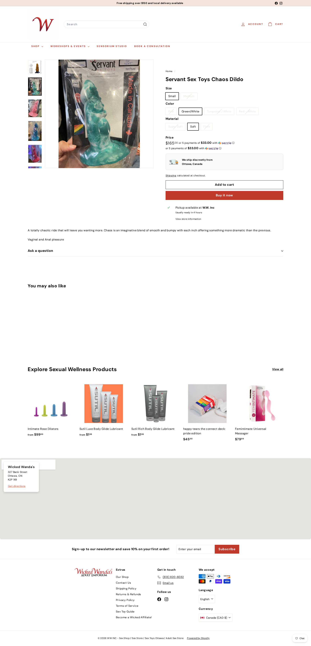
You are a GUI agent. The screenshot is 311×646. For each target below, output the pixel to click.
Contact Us (123, 583)
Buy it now (224, 195)
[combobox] (106, 24)
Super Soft (176, 127)
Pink (172, 112)
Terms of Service (127, 606)
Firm (207, 127)
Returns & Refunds (128, 594)
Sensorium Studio (112, 46)
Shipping (171, 175)
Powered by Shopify (198, 638)
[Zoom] (99, 114)
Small (172, 96)
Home (169, 71)
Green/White (190, 111)
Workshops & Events (68, 46)
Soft (193, 127)
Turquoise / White (220, 112)
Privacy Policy (125, 600)
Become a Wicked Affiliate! (134, 617)
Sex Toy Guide (125, 611)
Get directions (17, 486)
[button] (207, 143)
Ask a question (40, 250)
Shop (35, 46)
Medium (190, 97)
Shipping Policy (126, 588)
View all (277, 369)
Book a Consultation (152, 46)
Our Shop (122, 577)
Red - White (248, 112)
